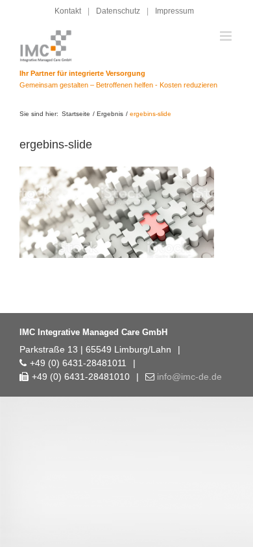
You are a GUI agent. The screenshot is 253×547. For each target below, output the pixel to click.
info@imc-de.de (189, 376)
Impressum (174, 11)
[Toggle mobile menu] (227, 36)
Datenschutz (118, 11)
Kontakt (67, 11)
